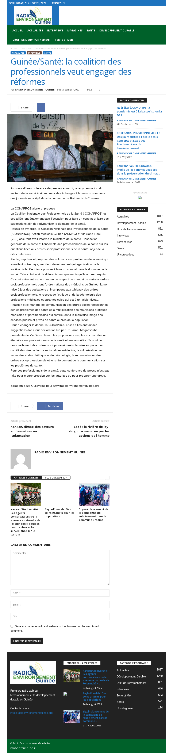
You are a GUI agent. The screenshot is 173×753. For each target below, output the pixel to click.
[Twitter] (23, 721)
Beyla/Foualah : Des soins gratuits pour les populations (59, 512)
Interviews (55, 30)
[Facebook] (14, 721)
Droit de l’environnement (31, 40)
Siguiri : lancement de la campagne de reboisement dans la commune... (96, 716)
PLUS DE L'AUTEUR (56, 477)
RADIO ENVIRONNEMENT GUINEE (34, 89)
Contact (58, 3)
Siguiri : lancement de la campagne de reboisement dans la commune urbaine (93, 514)
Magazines (74, 30)
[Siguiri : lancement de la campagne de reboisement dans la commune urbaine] (94, 494)
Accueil (17, 30)
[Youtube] (31, 721)
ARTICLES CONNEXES (26, 477)
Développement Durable (116, 30)
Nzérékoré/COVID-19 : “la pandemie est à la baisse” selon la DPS (139, 111)
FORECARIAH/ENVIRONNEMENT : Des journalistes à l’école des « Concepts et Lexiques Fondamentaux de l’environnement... (138, 140)
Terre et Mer (64, 40)
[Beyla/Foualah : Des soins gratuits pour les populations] (60, 494)
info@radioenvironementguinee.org (31, 712)
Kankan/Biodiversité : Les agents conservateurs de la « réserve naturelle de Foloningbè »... (96, 677)
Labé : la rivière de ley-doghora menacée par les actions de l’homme (89, 431)
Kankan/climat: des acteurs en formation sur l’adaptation (32, 431)
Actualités (35, 30)
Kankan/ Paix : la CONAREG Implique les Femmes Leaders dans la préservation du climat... (138, 169)
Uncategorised (125, 254)
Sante (91, 30)
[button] (160, 35)
